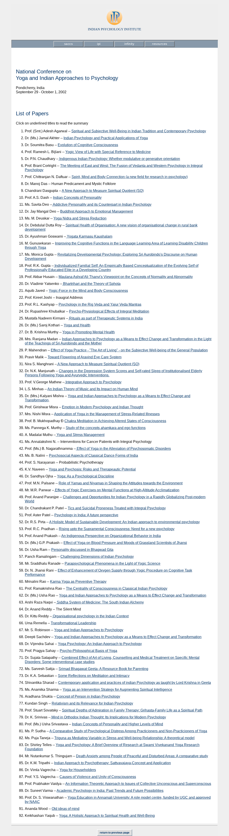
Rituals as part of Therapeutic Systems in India (105, 318)
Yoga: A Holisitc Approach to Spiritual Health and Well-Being (107, 815)
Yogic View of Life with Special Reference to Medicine (108, 152)
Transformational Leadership (73, 623)
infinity (129, 44)
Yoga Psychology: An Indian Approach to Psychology (100, 644)
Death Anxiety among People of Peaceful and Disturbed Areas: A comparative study (142, 756)
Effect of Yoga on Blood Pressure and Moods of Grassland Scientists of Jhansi (125, 543)
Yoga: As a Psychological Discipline (85, 476)
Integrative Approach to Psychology (93, 382)
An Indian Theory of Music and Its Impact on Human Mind (92, 389)
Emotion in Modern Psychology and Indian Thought (102, 407)
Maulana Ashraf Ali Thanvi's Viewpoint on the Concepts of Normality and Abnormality (126, 277)
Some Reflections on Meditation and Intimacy (93, 676)
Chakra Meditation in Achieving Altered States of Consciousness (115, 421)
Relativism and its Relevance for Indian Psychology (92, 703)
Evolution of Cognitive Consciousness (88, 145)
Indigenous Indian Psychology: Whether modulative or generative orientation (119, 159)
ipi (99, 44)
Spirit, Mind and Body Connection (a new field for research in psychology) (130, 177)
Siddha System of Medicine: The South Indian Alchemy (100, 602)
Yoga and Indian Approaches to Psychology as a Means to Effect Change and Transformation (132, 595)
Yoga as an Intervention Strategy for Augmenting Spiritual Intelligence (117, 689)
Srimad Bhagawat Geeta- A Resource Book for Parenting (103, 669)
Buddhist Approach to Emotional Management (96, 211)
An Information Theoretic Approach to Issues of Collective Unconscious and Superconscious (138, 784)
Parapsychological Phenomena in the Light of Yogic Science (112, 563)
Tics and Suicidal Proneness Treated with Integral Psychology (117, 508)
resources (159, 44)
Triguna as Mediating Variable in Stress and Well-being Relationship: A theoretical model (124, 738)
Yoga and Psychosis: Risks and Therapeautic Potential (92, 469)
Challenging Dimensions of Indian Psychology (97, 556)
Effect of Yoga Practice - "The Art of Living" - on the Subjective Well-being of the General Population (129, 350)
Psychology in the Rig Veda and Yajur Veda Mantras (100, 304)
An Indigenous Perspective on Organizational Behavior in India (111, 536)
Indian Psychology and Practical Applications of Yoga (106, 138)
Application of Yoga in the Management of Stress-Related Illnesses (107, 414)
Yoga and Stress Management (80, 435)
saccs (68, 44)
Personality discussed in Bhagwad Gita (82, 550)
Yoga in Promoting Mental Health (88, 332)
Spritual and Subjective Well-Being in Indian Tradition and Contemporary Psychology (138, 131)
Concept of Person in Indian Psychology (88, 696)
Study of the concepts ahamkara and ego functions (106, 428)
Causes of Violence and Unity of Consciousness (97, 777)
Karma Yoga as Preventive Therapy (78, 581)
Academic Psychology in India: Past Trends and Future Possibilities (110, 790)
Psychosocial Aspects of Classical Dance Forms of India (93, 455)
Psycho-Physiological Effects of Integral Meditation (109, 311)
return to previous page (114, 832)
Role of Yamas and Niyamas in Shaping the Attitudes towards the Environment (120, 483)
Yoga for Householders (77, 770)
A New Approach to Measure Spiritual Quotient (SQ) (103, 191)
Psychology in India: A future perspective (86, 515)
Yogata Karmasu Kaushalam (89, 236)
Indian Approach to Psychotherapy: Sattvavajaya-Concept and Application (112, 763)
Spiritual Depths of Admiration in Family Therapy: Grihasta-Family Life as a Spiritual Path (132, 710)
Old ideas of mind (65, 809)
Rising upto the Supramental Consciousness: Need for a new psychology (116, 529)
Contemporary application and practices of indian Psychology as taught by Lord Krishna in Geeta (134, 683)
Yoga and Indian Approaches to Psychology (88, 630)
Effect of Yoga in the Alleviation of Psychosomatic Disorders (123, 448)
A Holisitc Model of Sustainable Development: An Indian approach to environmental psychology (124, 522)
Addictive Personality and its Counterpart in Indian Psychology (101, 204)
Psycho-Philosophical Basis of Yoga (88, 651)
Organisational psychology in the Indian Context (90, 616)
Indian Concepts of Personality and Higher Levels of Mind (117, 724)
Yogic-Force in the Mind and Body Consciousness (88, 290)
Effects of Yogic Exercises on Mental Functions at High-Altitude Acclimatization (116, 490)
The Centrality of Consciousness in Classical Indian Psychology (116, 588)
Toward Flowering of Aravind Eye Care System (84, 357)
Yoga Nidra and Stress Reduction (79, 218)
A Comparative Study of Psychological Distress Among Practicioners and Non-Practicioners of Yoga (128, 731)
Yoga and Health (77, 325)
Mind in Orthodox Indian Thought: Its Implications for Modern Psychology (108, 717)
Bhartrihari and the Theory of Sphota (91, 284)
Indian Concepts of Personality (77, 197)
